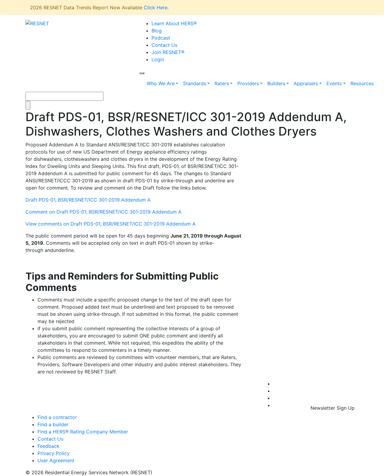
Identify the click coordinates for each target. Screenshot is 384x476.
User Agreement (56, 460)
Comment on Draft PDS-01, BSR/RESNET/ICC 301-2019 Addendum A (104, 212)
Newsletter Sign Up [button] (332, 408)
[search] (142, 73)
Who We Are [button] (161, 83)
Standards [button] (194, 83)
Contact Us (164, 45)
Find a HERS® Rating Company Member (83, 432)
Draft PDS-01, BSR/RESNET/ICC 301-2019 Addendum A (88, 200)
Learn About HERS (174, 23)
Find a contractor (57, 417)
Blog (157, 31)
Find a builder (53, 424)
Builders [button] (276, 83)
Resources (362, 83)
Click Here (155, 7)
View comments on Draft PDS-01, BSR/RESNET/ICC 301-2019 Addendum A (111, 224)
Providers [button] (248, 83)
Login (158, 59)
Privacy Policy (54, 453)
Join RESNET (168, 52)
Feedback (48, 446)
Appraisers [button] (306, 83)
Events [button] (334, 83)
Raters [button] (221, 83)
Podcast (161, 38)
